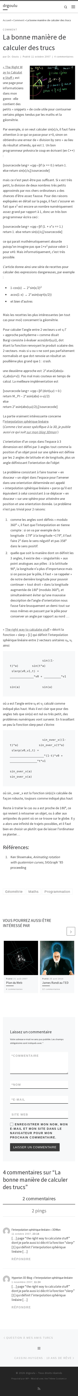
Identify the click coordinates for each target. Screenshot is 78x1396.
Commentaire (25, 1055)
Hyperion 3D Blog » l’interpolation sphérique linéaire (42, 1278)
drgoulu (30, 1373)
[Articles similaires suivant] (71, 931)
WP (27, 1378)
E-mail (18, 1099)
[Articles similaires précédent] (62, 931)
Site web (20, 1114)
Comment (18, 20)
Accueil (7, 20)
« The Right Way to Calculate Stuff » (13, 72)
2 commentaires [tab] (39, 1198)
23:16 (36, 1234)
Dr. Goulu (13, 56)
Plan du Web (14, 982)
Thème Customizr (57, 1378)
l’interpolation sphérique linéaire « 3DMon (36, 1229)
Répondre (21, 1259)
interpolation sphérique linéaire (26, 421)
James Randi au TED (55, 982)
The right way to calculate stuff (27, 629)
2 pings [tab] (39, 1210)
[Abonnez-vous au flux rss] (39, 1388)
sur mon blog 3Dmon (41, 432)
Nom (16, 1084)
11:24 (37, 1282)
